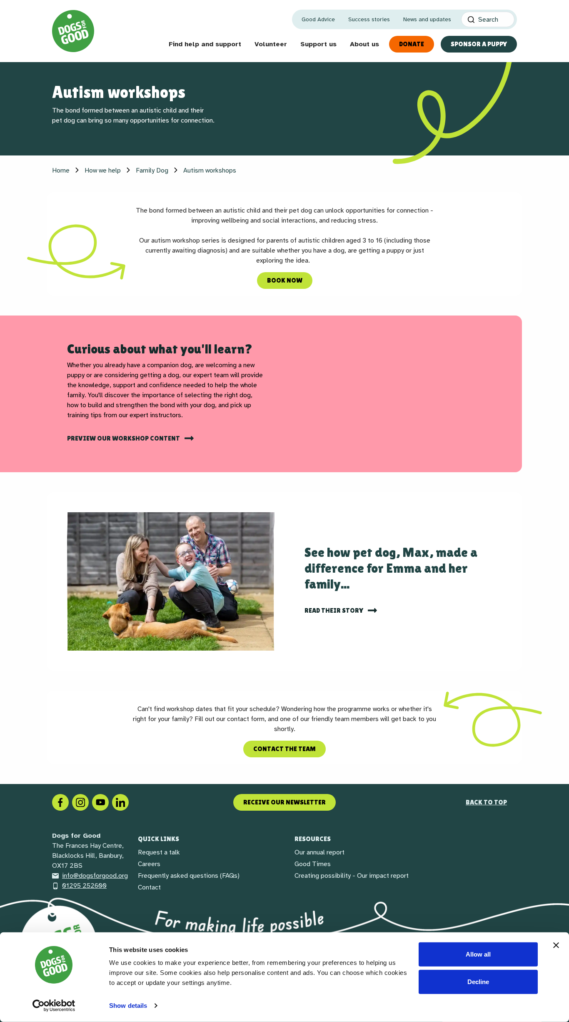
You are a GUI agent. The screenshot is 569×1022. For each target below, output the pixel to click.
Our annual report (319, 852)
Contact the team (284, 749)
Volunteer (271, 44)
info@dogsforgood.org (95, 876)
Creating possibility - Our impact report (351, 876)
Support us (318, 44)
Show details (128, 1005)
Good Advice (318, 19)
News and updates (427, 19)
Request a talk (159, 852)
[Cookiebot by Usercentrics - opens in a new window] (53, 1005)
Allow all (478, 954)
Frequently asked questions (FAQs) (189, 876)
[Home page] (73, 31)
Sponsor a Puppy (479, 44)
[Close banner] (556, 945)
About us (364, 44)
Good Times (312, 864)
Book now (284, 280)
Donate (411, 44)
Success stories (369, 19)
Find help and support (205, 44)
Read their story (334, 610)
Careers (149, 864)
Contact (149, 887)
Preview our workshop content (124, 438)
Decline (478, 981)
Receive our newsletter (284, 802)
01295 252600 (84, 886)
